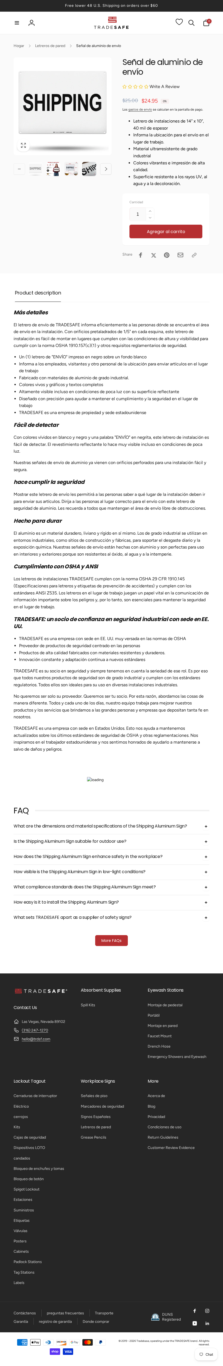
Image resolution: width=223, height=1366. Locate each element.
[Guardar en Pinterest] (166, 255)
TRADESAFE (182, 1341)
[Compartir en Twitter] (153, 255)
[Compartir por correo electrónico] (180, 255)
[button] (17, 23)
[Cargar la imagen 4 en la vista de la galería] (89, 169)
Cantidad (136, 202)
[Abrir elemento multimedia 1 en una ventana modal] (63, 106)
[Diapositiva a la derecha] (106, 169)
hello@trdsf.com (36, 1039)
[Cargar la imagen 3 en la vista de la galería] (71, 169)
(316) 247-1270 (35, 1030)
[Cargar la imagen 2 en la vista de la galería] (53, 169)
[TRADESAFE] (41, 993)
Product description (38, 292)
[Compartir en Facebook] (140, 255)
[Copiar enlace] (194, 255)
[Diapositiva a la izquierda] (19, 169)
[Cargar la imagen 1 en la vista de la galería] (35, 169)
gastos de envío (140, 109)
